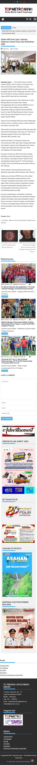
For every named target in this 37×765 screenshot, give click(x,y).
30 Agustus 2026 (7, 284)
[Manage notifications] (32, 760)
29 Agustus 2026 (7, 356)
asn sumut (14, 220)
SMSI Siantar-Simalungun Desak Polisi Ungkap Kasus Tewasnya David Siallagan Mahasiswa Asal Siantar (27, 247)
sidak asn (3, 222)
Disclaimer (3, 673)
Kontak (6, 741)
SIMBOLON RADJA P (20, 284)
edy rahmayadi (22, 220)
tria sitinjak (15, 49)
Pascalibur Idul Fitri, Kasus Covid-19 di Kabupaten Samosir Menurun (9, 245)
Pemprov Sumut (31, 220)
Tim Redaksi (4, 668)
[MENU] (35, 19)
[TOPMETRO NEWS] (2, 19)
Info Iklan (3, 670)
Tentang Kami (4, 666)
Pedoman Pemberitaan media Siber (11, 675)
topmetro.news (6, 82)
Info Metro (5, 220)
